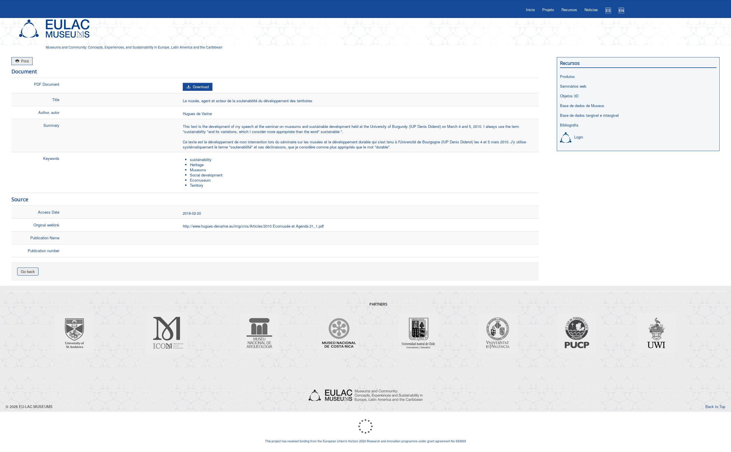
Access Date (48, 212)
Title (55, 99)
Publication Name (44, 237)
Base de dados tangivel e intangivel (589, 115)
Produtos (567, 76)
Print (24, 61)
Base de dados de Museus (582, 105)
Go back (28, 271)
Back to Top (715, 406)
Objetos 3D (569, 96)
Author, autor (48, 112)
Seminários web (573, 86)
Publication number (43, 250)
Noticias (591, 9)
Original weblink (46, 225)
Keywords (51, 158)
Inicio (530, 9)
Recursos (569, 9)
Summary (51, 125)
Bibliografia (569, 125)
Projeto (548, 9)
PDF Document (46, 84)
